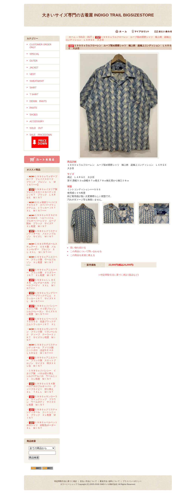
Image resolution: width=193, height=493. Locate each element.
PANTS (33, 108)
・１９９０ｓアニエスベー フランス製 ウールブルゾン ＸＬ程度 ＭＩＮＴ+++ (41, 261)
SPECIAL (34, 54)
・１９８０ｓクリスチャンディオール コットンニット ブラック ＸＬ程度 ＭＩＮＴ (41, 413)
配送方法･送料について (110, 481)
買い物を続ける (78, 247)
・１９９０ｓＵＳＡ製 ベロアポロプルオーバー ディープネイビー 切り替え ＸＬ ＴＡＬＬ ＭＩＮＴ (41, 387)
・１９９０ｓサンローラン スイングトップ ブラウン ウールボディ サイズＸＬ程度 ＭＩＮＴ (41, 400)
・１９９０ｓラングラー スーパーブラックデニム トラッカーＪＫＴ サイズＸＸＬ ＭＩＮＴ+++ (43, 297)
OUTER (34, 61)
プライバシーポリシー (132, 481)
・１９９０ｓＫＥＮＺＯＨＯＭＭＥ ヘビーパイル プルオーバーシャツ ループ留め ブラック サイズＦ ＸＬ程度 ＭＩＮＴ (41, 221)
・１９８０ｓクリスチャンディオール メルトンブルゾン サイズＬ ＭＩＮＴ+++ (41, 235)
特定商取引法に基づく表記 (65, 481)
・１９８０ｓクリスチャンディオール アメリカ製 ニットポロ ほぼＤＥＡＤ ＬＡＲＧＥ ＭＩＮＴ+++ (41, 348)
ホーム (72, 37)
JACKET (34, 67)
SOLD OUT (36, 128)
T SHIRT (34, 94)
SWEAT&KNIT (37, 81)
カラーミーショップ (68, 484)
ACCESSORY (37, 121)
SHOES (34, 114)
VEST (32, 74)
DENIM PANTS (38, 101)
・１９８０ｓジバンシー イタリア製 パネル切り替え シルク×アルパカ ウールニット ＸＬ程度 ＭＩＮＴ (41, 374)
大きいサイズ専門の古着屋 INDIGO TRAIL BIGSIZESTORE (100, 15)
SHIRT (33, 87)
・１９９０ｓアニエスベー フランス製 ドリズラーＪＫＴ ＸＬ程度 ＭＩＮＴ (41, 272)
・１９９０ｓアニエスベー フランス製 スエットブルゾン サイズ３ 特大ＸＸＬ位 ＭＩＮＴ (41, 361)
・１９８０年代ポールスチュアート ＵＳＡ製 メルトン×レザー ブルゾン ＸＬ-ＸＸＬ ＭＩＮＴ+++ (41, 248)
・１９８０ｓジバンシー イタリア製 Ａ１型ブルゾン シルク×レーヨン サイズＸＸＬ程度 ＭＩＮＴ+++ (43, 309)
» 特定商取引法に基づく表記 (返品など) (119, 275)
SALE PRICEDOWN (41, 135)
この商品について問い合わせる (86, 251)
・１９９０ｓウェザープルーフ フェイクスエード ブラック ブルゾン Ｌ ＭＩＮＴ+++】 (41, 180)
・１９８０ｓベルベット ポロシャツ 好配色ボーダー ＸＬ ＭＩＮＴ (43, 425)
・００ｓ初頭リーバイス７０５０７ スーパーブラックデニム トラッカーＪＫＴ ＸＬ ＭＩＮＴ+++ (42, 206)
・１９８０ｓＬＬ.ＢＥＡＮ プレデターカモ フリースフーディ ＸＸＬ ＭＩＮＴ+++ (41, 284)
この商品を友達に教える (82, 255)
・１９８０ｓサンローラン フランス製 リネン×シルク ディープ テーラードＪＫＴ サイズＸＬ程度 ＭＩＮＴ (41, 335)
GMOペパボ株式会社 (109, 484)
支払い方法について (88, 481)
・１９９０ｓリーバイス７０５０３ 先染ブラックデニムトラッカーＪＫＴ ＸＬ (41, 322)
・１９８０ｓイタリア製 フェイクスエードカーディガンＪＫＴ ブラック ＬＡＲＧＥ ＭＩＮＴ (43, 193)
